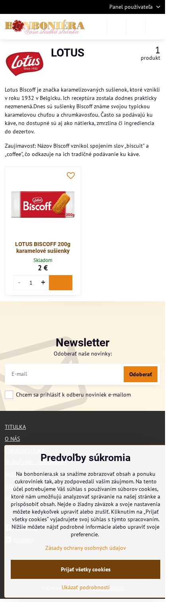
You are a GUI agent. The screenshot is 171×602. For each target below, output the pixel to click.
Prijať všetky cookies (86, 569)
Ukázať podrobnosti (86, 587)
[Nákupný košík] (136, 27)
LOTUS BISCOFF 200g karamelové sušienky (42, 247)
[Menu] (155, 27)
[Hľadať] (116, 27)
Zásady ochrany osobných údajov (85, 547)
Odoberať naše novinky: (83, 353)
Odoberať (140, 374)
